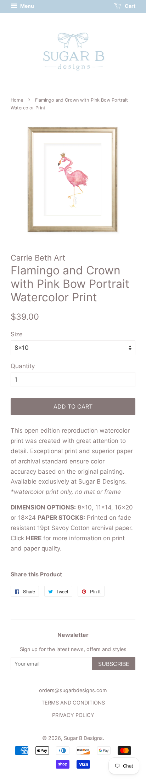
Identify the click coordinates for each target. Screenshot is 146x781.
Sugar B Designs (83, 738)
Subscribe (113, 663)
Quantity (23, 366)
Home (17, 100)
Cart (129, 6)
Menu (26, 6)
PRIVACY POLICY (73, 715)
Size (17, 334)
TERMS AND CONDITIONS (73, 703)
